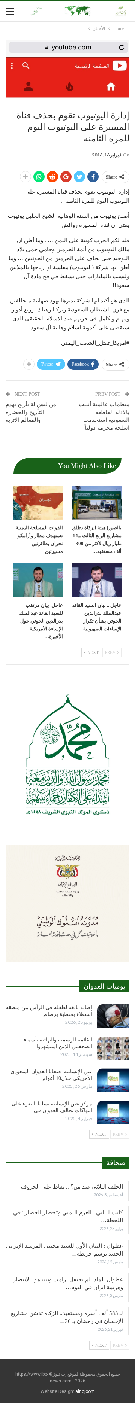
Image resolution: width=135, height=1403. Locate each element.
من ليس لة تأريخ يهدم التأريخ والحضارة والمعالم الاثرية (31, 412)
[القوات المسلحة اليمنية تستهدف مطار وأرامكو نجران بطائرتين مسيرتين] (38, 503)
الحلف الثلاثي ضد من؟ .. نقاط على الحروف (72, 1187)
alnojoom (85, 1391)
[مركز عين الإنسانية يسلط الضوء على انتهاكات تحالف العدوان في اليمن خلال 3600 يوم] (113, 1112)
